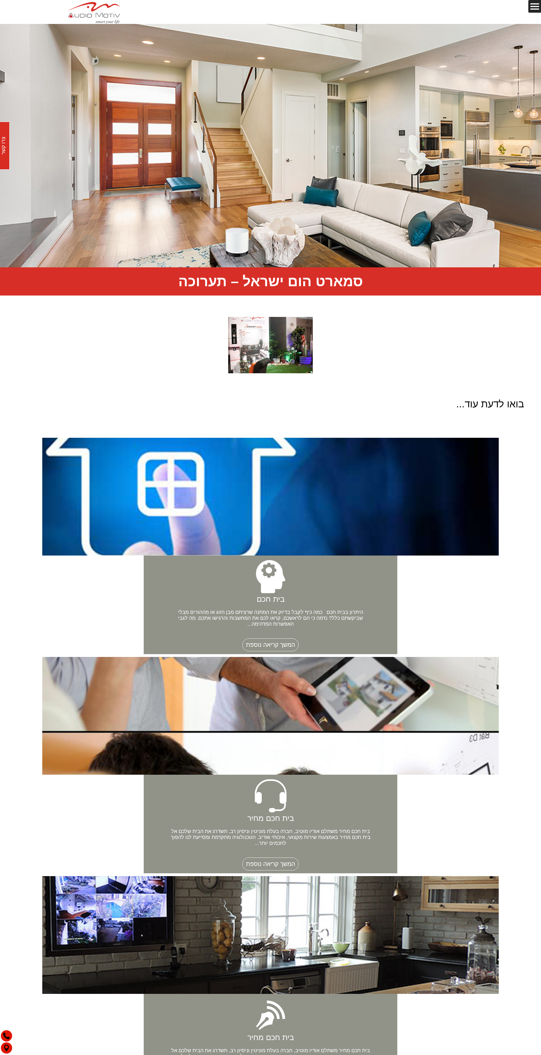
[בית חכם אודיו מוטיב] (94, 12)
